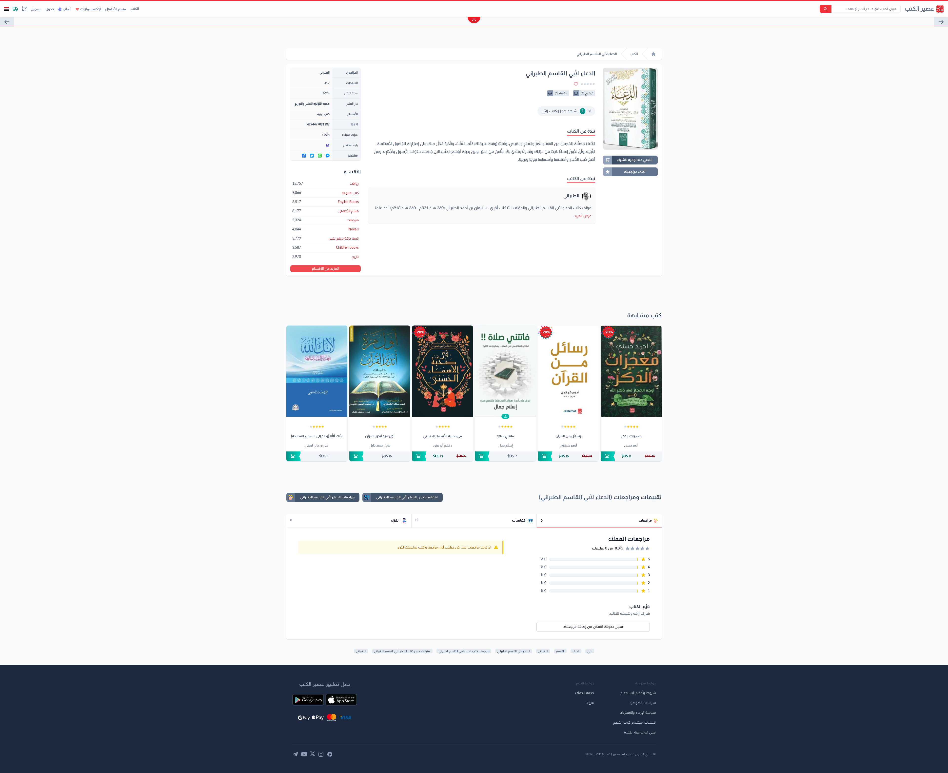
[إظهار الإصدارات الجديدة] (474, 20)
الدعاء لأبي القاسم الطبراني (513, 651)
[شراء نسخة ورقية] (631, 456)
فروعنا (589, 703)
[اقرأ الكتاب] (505, 416)
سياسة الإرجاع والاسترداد (638, 712)
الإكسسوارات (90, 9)
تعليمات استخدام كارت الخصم (634, 722)
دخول (49, 9)
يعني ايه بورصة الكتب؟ (640, 732)
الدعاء (576, 651)
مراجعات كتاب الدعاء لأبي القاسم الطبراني (463, 651)
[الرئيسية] (653, 54)
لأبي (589, 651)
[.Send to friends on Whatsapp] (320, 156)
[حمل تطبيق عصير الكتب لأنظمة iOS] (341, 700)
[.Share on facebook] (304, 156)
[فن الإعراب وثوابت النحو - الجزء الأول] (941, 22)
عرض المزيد (582, 216)
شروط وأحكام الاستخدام (638, 693)
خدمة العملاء (584, 693)
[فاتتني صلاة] (505, 371)
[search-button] (825, 9)
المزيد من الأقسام (325, 268)
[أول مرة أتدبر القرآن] (379, 371)
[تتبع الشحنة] (15, 8)
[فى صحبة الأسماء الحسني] (442, 371)
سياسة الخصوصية (643, 703)
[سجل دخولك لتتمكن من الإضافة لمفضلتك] (575, 83)
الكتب (134, 9)
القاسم (560, 651)
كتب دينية (323, 114)
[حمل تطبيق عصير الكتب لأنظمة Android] (308, 700)
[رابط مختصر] (311, 145)
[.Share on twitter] (312, 156)
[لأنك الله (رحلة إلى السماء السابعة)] (316, 371)
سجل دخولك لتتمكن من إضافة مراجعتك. (593, 627)
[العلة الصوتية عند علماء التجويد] (7, 22)
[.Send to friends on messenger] (328, 156)
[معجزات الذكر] (631, 371)
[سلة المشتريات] (24, 8)
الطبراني (571, 196)
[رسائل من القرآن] (568, 371)
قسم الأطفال (115, 9)
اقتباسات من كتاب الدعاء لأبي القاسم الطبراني (402, 651)
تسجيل (36, 9)
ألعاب (67, 9)
